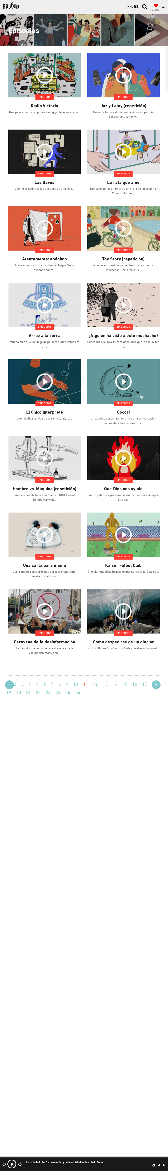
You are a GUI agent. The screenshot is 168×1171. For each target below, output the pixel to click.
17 (144, 684)
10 (75, 684)
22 (38, 693)
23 (48, 693)
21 (28, 693)
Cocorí (123, 412)
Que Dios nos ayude (123, 489)
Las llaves (45, 183)
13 (105, 684)
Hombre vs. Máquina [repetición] (45, 489)
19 (8, 693)
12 (95, 684)
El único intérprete (44, 412)
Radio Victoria (44, 106)
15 (124, 684)
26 (77, 693)
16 (134, 684)
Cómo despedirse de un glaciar (123, 642)
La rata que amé (123, 183)
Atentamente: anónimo (44, 259)
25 (67, 693)
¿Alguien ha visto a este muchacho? (123, 336)
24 (58, 693)
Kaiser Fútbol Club (123, 566)
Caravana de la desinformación (44, 642)
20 (18, 693)
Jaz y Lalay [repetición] (123, 106)
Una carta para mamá (44, 566)
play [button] (11, 1164)
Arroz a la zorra (45, 336)
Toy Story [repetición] (123, 259)
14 (115, 684)
